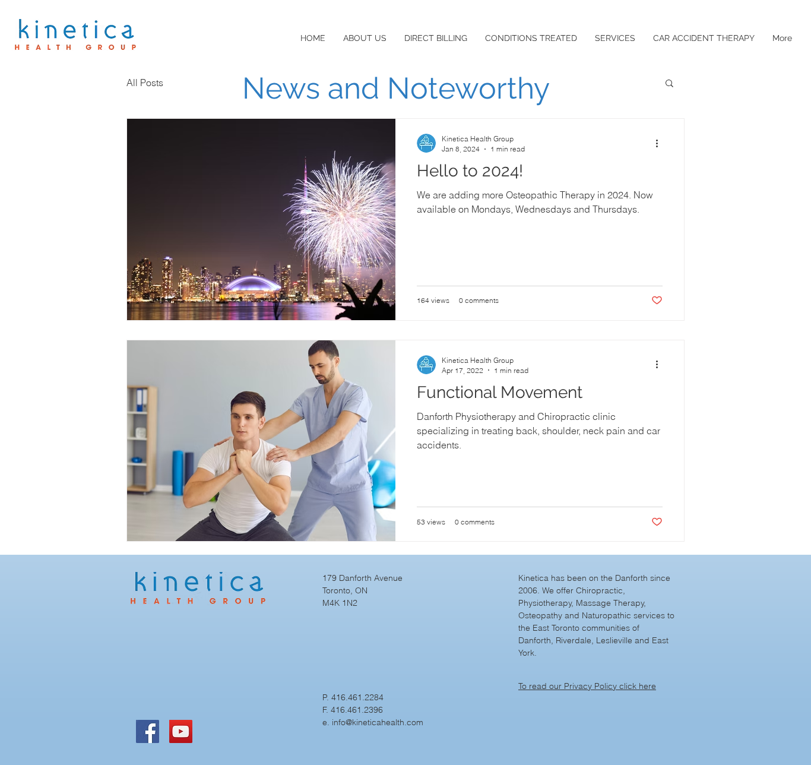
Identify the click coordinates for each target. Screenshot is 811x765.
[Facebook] (147, 731)
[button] (669, 84)
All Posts (144, 82)
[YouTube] (180, 731)
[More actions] (661, 143)
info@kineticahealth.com (377, 722)
